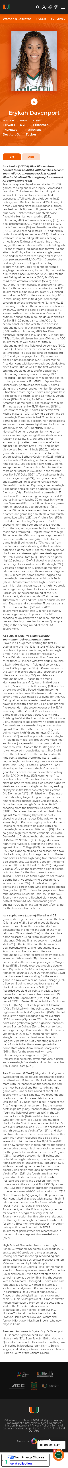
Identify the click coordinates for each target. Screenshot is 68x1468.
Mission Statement (17, 1425)
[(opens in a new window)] (23, 1374)
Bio (12, 156)
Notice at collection (18, 1463)
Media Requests (51, 1423)
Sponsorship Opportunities (32, 1428)
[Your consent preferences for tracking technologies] (6, 1461)
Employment (14, 1423)
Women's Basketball (18, 19)
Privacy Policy (41, 1425)
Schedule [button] (58, 18)
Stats (31, 156)
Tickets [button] (41, 18)
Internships (31, 1423)
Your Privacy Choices (29, 1457)
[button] (63, 7)
